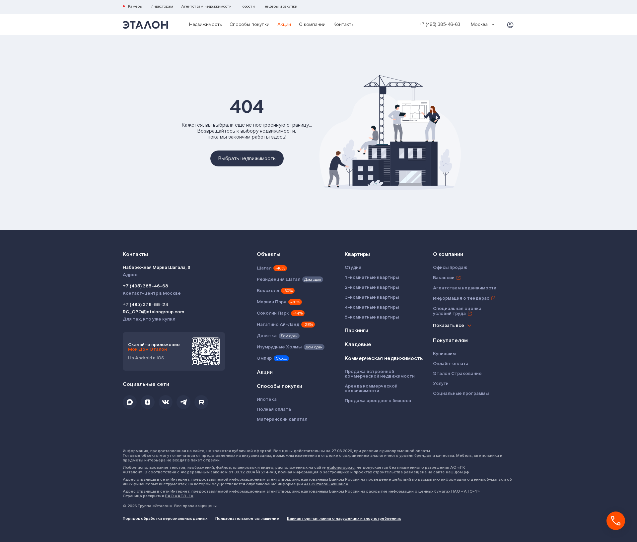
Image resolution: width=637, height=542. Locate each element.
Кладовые (358, 344)
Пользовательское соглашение (247, 518)
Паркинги (356, 330)
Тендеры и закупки (280, 6)
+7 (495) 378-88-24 (145, 304)
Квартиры (357, 254)
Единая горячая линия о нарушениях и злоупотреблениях (344, 518)
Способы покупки (249, 24)
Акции (284, 24)
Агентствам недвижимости (206, 6)
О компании (312, 24)
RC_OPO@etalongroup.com (153, 312)
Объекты (268, 254)
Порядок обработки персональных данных (165, 518)
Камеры (135, 6)
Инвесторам (162, 6)
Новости (247, 6)
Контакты (344, 24)
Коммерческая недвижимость (384, 358)
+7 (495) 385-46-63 (145, 286)
